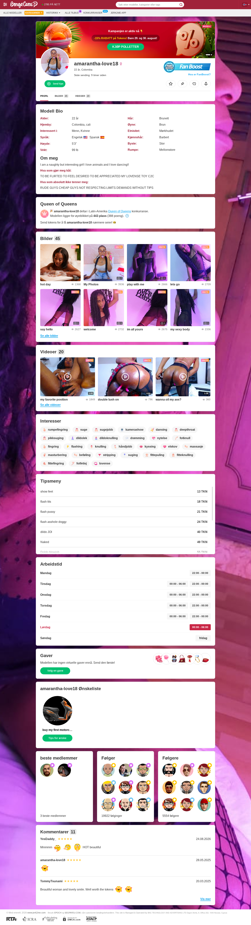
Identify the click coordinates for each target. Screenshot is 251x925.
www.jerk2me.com (36, 912)
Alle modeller (12, 13)
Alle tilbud (72, 13)
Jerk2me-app (118, 13)
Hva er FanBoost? (199, 74)
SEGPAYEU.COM (72, 913)
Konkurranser (92, 13)
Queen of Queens (119, 211)
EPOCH (57, 913)
